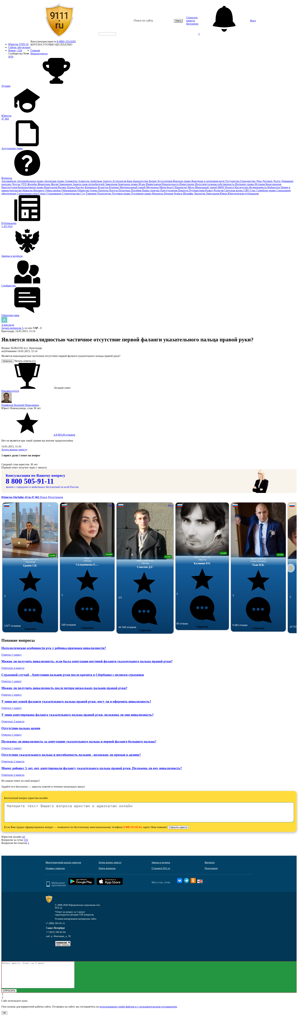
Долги (277, 181)
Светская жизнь (234, 190)
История (260, 184)
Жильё (55, 184)
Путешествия (197, 190)
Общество (83, 190)
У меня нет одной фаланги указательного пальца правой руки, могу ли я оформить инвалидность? (76, 701)
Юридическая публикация (243, 193)
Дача (259, 181)
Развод (209, 190)
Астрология (119, 181)
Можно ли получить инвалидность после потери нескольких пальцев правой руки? (64, 688)
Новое (15, 50)
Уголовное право (141, 193)
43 (23, 836)
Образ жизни (53, 190)
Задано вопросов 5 (12, 328)
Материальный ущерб (133, 187)
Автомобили (9, 181)
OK (4, 1013)
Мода (191, 187)
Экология (200, 193)
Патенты (103, 190)
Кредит (80, 187)
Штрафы (188, 193)
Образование (69, 190)
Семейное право (266, 190)
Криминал (91, 187)
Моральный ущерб (206, 187)
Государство (232, 181)
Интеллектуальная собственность (215, 184)
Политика (124, 190)
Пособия (136, 190)
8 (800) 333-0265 (66, 41)
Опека (94, 190)
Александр (7, 324)
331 (26, 839)
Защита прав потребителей (89, 184)
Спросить (30, 628)
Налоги (230, 187)
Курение (114, 187)
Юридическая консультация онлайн (104, 36)
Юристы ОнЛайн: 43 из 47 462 (20, 497)
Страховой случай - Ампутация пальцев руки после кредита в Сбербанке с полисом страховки (72, 675)
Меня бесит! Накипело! (173, 187)
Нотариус (39, 190)
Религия (219, 190)
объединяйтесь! (107, 34)
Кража (71, 187)
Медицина (152, 187)
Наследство (242, 187)
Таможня (91, 193)
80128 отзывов (64, 434)
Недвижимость (258, 187)
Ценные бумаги (173, 193)
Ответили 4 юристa (12, 668)
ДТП (24, 184)
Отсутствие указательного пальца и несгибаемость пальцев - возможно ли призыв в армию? (71, 755)
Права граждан (151, 190)
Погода (113, 190)
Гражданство (248, 181)
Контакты (210, 862)
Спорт (42, 193)
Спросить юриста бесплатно (192, 20)
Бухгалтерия (165, 181)
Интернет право (245, 184)
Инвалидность (170, 184)
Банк (130, 181)
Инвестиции (187, 184)
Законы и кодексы (161, 862)
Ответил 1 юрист (11, 654)
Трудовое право (121, 193)
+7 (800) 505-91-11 (55, 923)
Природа (183, 190)
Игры (142, 184)
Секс (253, 190)
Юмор (224, 193)
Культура (103, 187)
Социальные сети (27, 193)
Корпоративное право (31, 187)
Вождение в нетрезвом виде (208, 181)
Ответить (7, 361)
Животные (44, 184)
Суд (83, 193)
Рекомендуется (10, 390)
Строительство (71, 193)
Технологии (104, 193)
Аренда (107, 181)
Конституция (9, 187)
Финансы (158, 193)
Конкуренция (273, 184)
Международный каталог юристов (63, 862)
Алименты (71, 181)
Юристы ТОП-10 (18, 44)
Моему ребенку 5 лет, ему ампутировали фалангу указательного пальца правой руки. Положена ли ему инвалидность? (91, 768)
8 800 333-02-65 (132, 827)
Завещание (66, 184)
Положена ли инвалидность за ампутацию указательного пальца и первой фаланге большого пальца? (78, 741)
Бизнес (153, 181)
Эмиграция (213, 193)
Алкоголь (84, 181)
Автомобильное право (30, 181)
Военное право (182, 181)
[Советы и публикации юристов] (59, 20)
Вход (253, 20)
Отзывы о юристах (55, 868)
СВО (247, 190)
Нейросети (274, 187)
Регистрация (55, 497)
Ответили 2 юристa (12, 761)
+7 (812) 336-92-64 (56, 932)
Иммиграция (154, 184)
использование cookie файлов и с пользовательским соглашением (138, 1006)
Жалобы (32, 184)
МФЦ (221, 187)
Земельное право (128, 184)
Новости (27, 190)
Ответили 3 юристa (12, 721)
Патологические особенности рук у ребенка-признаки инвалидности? (53, 648)
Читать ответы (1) (24, 360)
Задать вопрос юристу (14, 449)
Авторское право (54, 181)
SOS (10, 56)
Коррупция (51, 187)
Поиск (43, 497)
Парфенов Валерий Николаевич (20, 405)
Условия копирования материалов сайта (75, 919)
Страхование (54, 193)
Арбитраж (96, 181)
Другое (16, 184)
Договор (267, 181)
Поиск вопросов (107, 868)
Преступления (169, 190)
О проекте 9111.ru (161, 868)
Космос (62, 187)
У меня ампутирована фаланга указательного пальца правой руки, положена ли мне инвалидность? (77, 715)
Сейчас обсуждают (19, 47)
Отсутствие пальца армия (20, 728)
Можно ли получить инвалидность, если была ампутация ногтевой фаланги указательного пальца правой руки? (87, 661)
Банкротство (141, 181)
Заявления (111, 184)
